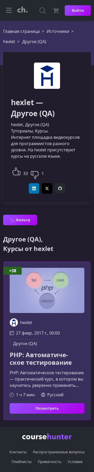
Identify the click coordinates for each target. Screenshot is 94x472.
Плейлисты (21, 461)
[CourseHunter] (22, 10)
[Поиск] (42, 10)
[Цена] (55, 10)
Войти (78, 10)
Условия (75, 461)
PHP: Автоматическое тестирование (41, 358)
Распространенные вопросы (59, 451)
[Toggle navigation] (9, 10)
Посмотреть (47, 408)
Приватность (49, 461)
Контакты (18, 451)
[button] (16, 170)
